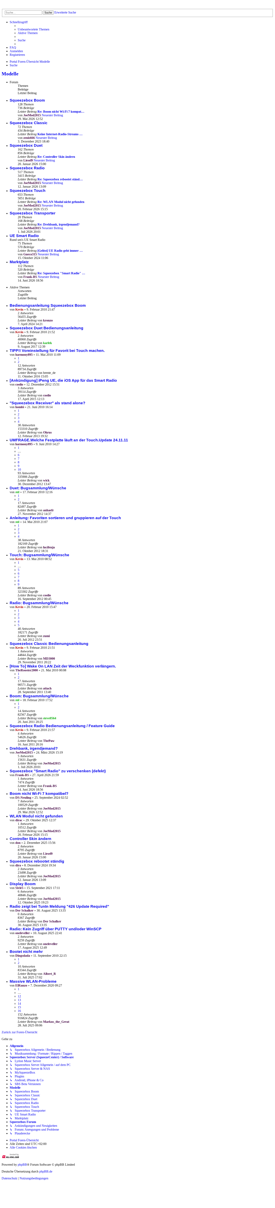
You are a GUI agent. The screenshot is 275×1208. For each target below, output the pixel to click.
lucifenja (49, 547)
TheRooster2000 (26, 670)
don (18, 842)
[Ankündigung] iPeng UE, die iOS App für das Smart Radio (63, 380)
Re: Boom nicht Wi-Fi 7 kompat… (60, 111)
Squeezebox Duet (26, 145)
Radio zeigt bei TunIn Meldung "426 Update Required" (59, 906)
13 (19, 1000)
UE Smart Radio (24, 236)
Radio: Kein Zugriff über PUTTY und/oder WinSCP (55, 929)
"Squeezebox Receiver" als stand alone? (47, 403)
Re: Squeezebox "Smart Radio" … (61, 273)
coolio (19, 384)
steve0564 (49, 718)
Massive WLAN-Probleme (33, 981)
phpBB (22, 1164)
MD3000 (49, 658)
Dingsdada (22, 955)
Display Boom (23, 884)
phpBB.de (45, 1171)
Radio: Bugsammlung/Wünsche (39, 603)
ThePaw (49, 740)
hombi (19, 407)
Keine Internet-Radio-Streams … (60, 134)
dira (18, 865)
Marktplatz (19, 262)
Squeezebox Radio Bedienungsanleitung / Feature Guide (62, 726)
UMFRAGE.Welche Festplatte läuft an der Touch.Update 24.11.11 (69, 440)
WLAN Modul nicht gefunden (36, 816)
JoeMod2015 (32, 115)
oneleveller (22, 933)
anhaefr (48, 510)
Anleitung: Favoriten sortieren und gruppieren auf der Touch (65, 518)
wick (46, 480)
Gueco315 (30, 254)
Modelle (10, 73)
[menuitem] (33, 29)
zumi (46, 636)
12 (19, 996)
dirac (18, 820)
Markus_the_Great (56, 1021)
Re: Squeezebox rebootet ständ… (60, 179)
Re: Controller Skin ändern (56, 156)
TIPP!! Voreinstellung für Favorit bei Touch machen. (57, 350)
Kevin (19, 309)
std (17, 492)
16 (19, 1011)
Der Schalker (24, 910)
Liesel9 (28, 160)
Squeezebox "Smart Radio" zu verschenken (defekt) (58, 771)
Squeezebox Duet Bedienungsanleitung (46, 328)
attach (47, 688)
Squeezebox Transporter (32, 213)
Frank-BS (30, 277)
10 (19, 469)
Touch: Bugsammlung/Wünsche (39, 555)
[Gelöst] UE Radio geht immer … (60, 250)
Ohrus (47, 432)
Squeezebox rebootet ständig (37, 861)
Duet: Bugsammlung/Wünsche (38, 488)
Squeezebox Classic (29, 123)
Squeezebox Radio (27, 168)
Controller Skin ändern (30, 839)
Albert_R (49, 973)
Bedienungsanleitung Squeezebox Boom (48, 305)
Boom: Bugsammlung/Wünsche (39, 696)
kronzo (48, 320)
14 (19, 1003)
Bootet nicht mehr (26, 951)
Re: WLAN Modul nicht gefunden (60, 202)
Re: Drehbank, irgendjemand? (58, 224)
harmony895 (24, 354)
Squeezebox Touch (27, 190)
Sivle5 (19, 888)
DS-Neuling (23, 797)
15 (19, 1007)
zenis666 (29, 137)
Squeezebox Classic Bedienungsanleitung (49, 643)
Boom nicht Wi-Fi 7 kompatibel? (39, 793)
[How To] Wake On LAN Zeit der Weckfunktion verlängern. (63, 666)
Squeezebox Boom (27, 100)
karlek (47, 343)
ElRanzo (21, 985)
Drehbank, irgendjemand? (34, 748)
